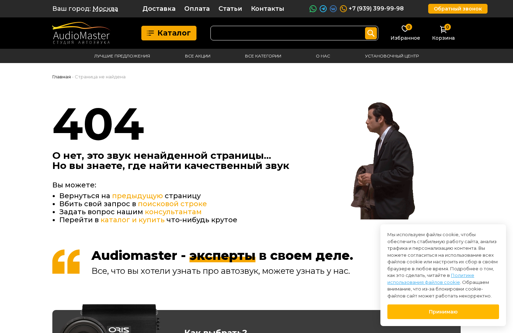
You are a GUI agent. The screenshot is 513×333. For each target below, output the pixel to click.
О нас (323, 56)
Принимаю (443, 312)
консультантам (173, 212)
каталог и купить (133, 220)
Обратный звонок (458, 9)
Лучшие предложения (122, 56)
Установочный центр (392, 56)
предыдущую (137, 196)
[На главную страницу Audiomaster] (81, 33)
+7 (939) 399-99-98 (376, 8)
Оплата (197, 9)
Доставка (159, 9)
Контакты (267, 9)
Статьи (230, 9)
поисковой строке (172, 204)
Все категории (263, 56)
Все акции (197, 56)
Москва (105, 9)
